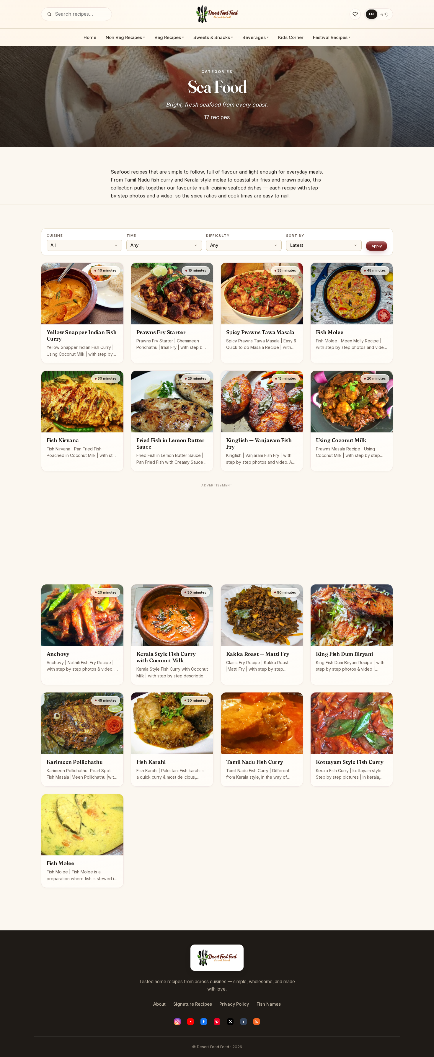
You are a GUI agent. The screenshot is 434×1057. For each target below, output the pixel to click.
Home (90, 37)
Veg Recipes (169, 37)
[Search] (49, 14)
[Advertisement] (217, 531)
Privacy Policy (234, 1004)
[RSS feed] (256, 1021)
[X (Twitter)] (230, 1021)
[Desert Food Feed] (217, 14)
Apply (376, 246)
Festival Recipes (331, 37)
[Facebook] (203, 1021)
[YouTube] (190, 1021)
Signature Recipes (192, 1004)
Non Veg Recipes (125, 37)
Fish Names (269, 1004)
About (159, 1004)
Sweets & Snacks (213, 37)
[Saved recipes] (355, 14)
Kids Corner (291, 37)
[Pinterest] (217, 1021)
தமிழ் (384, 14)
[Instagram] (177, 1021)
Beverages (255, 37)
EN (371, 14)
